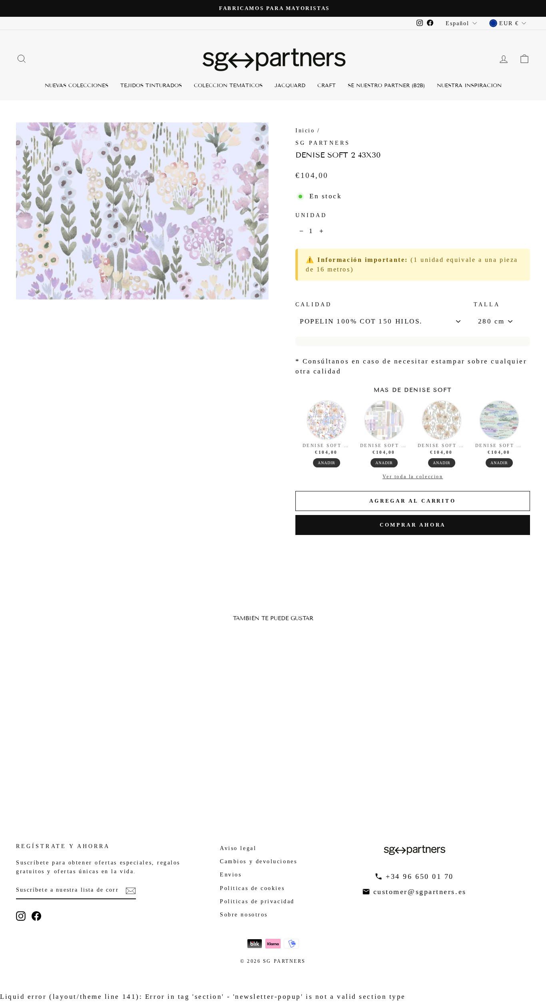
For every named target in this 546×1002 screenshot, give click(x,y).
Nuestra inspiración (469, 85)
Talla (487, 304)
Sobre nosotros (244, 914)
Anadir (326, 463)
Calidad (313, 304)
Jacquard (290, 85)
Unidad (311, 215)
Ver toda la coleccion (413, 476)
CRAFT (326, 85)
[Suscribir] (131, 890)
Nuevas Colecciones (76, 85)
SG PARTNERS (322, 143)
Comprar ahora (413, 525)
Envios (230, 874)
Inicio (305, 130)
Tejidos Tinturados (151, 85)
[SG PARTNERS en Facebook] (36, 916)
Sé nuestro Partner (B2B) (386, 85)
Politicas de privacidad (257, 901)
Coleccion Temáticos (228, 85)
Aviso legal (238, 848)
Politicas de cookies (252, 888)
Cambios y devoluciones (258, 861)
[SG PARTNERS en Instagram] (21, 916)
